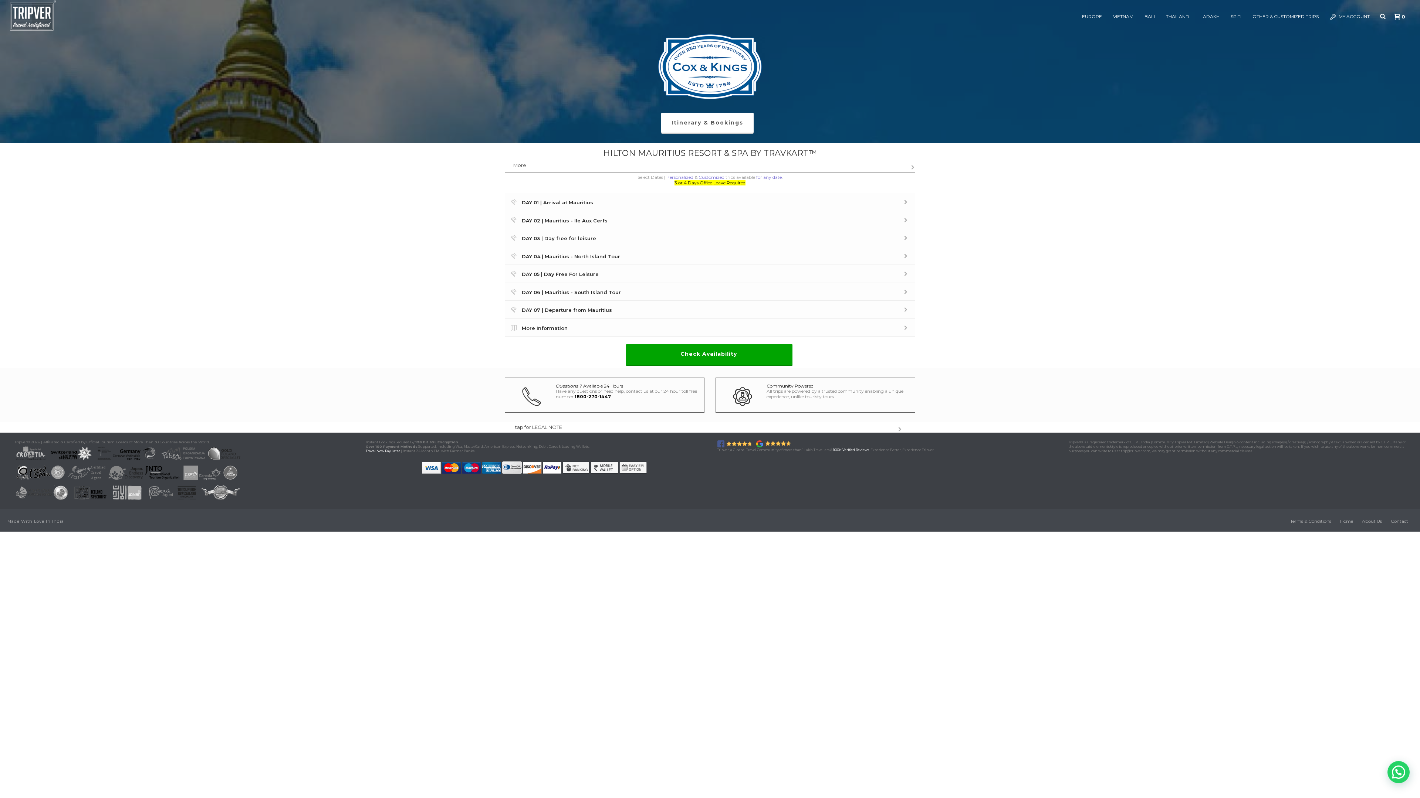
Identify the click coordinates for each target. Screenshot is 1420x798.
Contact (1399, 521)
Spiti (1236, 16)
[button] (1398, 772)
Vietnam (1123, 16)
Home (1346, 521)
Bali (1150, 16)
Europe (1092, 16)
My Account (1354, 16)
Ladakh (1210, 16)
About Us (1372, 521)
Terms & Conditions (1310, 521)
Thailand (1177, 16)
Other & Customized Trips (1285, 16)
